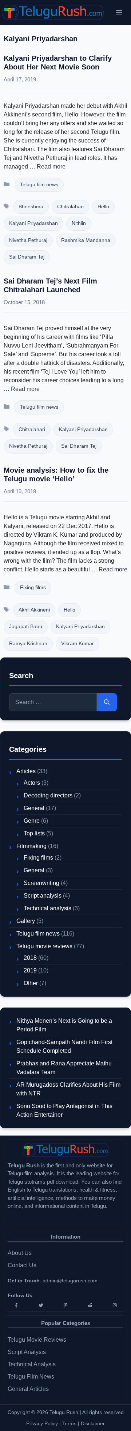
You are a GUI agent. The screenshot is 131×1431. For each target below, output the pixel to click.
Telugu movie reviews (44, 946)
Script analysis (42, 896)
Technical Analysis (32, 1364)
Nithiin (79, 223)
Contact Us (22, 1265)
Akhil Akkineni (34, 610)
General (34, 808)
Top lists (34, 833)
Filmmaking (31, 846)
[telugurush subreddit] (90, 1305)
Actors (32, 783)
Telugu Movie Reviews (37, 1340)
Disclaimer (93, 1423)
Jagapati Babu (25, 626)
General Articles (28, 1389)
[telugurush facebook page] (16, 1305)
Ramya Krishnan (28, 643)
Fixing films (33, 587)
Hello (103, 206)
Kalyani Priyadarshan (33, 223)
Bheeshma (31, 206)
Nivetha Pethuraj (28, 240)
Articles (26, 771)
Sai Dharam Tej (26, 257)
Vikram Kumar (77, 643)
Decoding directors (48, 795)
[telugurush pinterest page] (65, 1305)
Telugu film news (39, 184)
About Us (20, 1253)
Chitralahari (70, 206)
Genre (32, 821)
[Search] (107, 702)
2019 (30, 970)
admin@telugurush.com (70, 1280)
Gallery (25, 921)
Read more (51, 166)
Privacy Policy (42, 1423)
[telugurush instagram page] (115, 1305)
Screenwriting (41, 883)
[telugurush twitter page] (41, 1305)
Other (31, 983)
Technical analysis (47, 908)
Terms (70, 1423)
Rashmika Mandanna (85, 240)
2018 (30, 958)
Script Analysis (27, 1352)
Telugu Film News (31, 1376)
